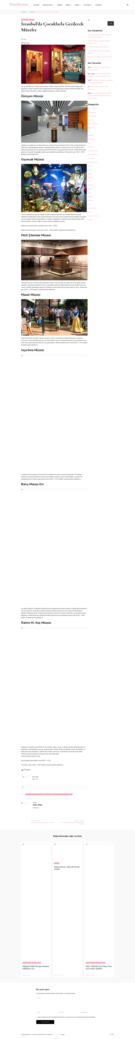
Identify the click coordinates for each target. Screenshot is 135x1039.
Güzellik (90, 147)
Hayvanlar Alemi (93, 151)
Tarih (89, 212)
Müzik (89, 174)
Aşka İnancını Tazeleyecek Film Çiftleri (100, 57)
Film (89, 143)
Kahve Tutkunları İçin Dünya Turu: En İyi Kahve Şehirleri (99, 967)
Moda (89, 170)
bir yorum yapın (25, 44)
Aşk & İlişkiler (92, 116)
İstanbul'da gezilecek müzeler (60, 794)
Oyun (89, 181)
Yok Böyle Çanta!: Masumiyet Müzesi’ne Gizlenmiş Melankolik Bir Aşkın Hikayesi (99, 95)
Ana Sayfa (36, 5)
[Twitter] (22, 787)
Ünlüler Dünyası (93, 216)
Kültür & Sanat (47, 5)
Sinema (68, 5)
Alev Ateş (23, 39)
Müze (70, 794)
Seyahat (31, 19)
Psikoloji (90, 185)
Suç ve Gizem (92, 208)
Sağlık (77, 5)
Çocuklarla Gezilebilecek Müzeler (35, 794)
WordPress (24, 1036)
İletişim (112, 1034)
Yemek (90, 220)
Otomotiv (91, 177)
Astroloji (90, 120)
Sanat (89, 193)
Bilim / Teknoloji (93, 124)
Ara (89, 20)
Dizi (89, 131)
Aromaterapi (92, 112)
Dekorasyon (91, 128)
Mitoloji (90, 166)
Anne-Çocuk (25, 19)
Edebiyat (59, 5)
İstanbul (48, 794)
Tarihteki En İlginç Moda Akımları (98, 47)
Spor (89, 204)
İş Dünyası (98, 5)
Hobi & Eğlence (93, 154)
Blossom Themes (56, 1034)
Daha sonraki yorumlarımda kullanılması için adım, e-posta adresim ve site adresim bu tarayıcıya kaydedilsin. (67, 1017)
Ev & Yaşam (87, 5)
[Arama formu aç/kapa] (127, 5)
